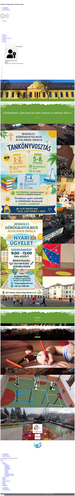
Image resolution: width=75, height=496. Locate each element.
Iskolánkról (5, 21)
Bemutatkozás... (3, 80)
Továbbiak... (37, 303)
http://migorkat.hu (6, 410)
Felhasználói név (8, 42)
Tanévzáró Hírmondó (5, 297)
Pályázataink (7, 24)
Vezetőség (7, 29)
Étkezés (4, 39)
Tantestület (7, 30)
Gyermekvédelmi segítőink (10, 32)
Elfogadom (2, 495)
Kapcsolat (5, 41)
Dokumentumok (8, 25)
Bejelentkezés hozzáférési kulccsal (11, 60)
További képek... (37, 337)
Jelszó (6, 45)
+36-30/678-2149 (6, 8)
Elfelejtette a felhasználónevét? (18, 63)
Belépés (6, 62)
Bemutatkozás (7, 23)
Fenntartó (7, 27)
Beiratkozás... (37, 320)
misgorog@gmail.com (6, 9)
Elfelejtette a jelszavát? (9, 63)
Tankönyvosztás (4, 127)
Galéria (4, 37)
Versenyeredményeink (7, 38)
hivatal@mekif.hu (8, 409)
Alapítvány (7, 22)
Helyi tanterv (7, 26)
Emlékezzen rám (9, 47)
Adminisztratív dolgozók (9, 31)
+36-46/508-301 (5, 7)
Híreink (4, 34)
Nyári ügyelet (3, 216)
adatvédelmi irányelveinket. (48, 493)
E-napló (4, 40)
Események (7, 33)
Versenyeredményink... (38, 355)
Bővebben (2, 215)
